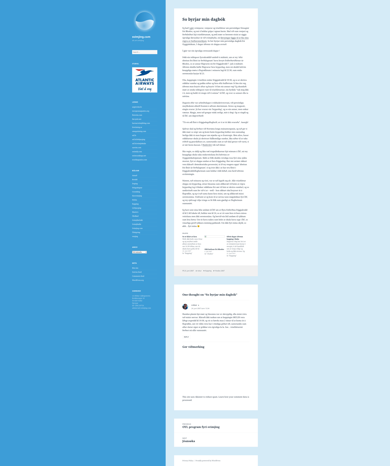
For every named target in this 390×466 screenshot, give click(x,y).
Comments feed (138, 276)
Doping (135, 183)
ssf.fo (134, 135)
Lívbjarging (136, 208)
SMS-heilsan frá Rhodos (214, 249)
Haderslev (207, 145)
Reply (186, 337)
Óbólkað (135, 216)
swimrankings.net (139, 156)
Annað (134, 175)
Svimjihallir (136, 224)
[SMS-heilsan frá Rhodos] (215, 241)
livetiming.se (137, 127)
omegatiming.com (139, 131)
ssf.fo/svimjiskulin (139, 143)
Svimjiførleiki (137, 220)
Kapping (135, 204)
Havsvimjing (137, 196)
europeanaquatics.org (140, 111)
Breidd (134, 179)
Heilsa (134, 200)
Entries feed (137, 272)
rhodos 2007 (220, 271)
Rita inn (135, 268)
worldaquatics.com (139, 160)
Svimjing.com (137, 228)
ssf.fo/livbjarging (138, 139)
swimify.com (137, 151)
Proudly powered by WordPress (208, 461)
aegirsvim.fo (137, 107)
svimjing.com (141, 37)
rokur (199, 271)
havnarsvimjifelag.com (141, 123)
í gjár (191, 28)
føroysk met (136, 119)
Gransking (136, 192)
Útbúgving (136, 232)
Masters (135, 212)
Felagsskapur (137, 188)
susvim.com (136, 147)
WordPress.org (138, 280)
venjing (135, 236)
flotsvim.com (137, 115)
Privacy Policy (187, 461)
